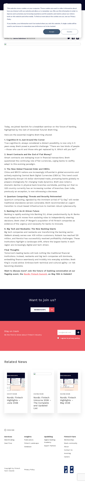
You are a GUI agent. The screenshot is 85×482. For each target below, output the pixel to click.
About (66, 446)
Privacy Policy (29, 469)
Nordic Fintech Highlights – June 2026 (15, 400)
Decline (69, 32)
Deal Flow (8, 443)
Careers (67, 457)
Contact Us (68, 450)
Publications (28, 440)
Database (27, 446)
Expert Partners (50, 446)
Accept (51, 32)
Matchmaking (9, 440)
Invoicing (67, 453)
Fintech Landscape (31, 443)
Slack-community (70, 443)
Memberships (69, 440)
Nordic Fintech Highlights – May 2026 (68, 400)
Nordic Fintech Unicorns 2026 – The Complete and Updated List (42, 403)
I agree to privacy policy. (70, 338)
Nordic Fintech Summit (35, 274)
